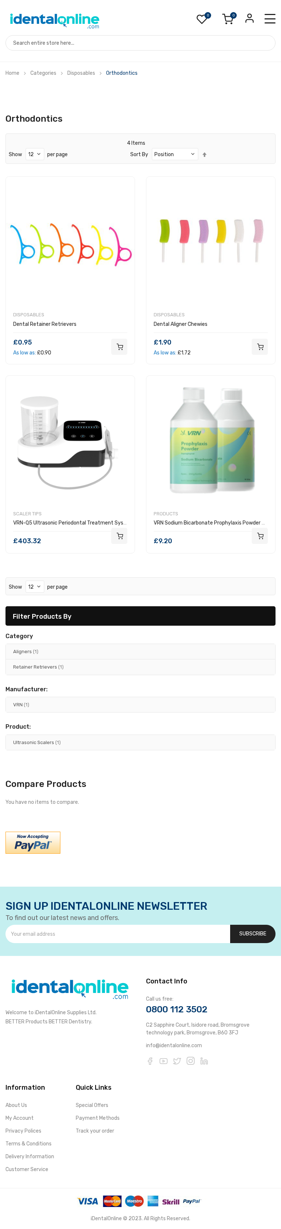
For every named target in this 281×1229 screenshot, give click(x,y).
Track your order (95, 1131)
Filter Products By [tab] (42, 616)
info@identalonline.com (174, 1045)
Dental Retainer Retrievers (44, 324)
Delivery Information (29, 1156)
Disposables (81, 73)
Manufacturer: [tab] (26, 689)
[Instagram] (191, 1061)
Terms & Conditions (28, 1144)
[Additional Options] (32, 842)
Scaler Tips (27, 513)
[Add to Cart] (119, 347)
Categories (43, 73)
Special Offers (92, 1105)
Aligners (25, 651)
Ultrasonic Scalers (37, 742)
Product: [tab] (18, 727)
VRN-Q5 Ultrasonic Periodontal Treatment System (73, 523)
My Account (19, 1118)
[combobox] (140, 43)
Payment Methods (98, 1118)
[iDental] (54, 20)
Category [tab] (19, 636)
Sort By (139, 154)
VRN (21, 704)
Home (12, 73)
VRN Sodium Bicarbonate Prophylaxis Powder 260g (214, 523)
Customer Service (26, 1169)
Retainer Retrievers (38, 667)
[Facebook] (150, 1061)
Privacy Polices (23, 1131)
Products (166, 513)
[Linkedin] (204, 1061)
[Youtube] (164, 1061)
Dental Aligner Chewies (180, 324)
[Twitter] (177, 1061)
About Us (16, 1105)
